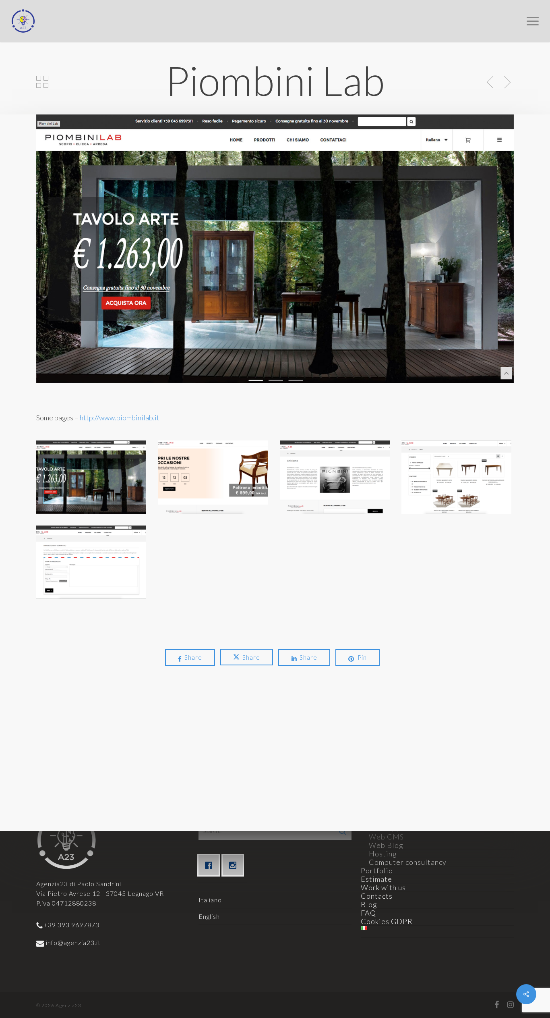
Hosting (383, 854)
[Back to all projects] (42, 82)
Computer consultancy (408, 862)
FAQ (368, 913)
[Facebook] (210, 865)
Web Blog (386, 845)
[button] (533, 21)
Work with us (383, 887)
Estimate (376, 879)
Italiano (210, 900)
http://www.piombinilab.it (119, 417)
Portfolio (377, 870)
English (209, 916)
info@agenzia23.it (72, 942)
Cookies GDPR (387, 921)
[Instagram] (235, 865)
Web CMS (386, 837)
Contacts (377, 896)
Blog (369, 904)
